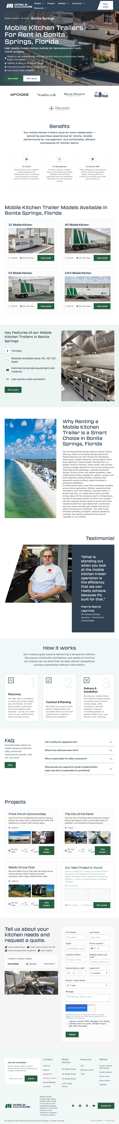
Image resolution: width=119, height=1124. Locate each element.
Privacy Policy (109, 1120)
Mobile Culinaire (12, 18)
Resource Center (87, 1070)
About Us (46, 1066)
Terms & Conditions (96, 1120)
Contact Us (47, 1074)
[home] (19, 5)
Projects (51, 3)
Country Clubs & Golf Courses (105, 1067)
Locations (46, 1086)
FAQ (82, 1066)
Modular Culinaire (49, 1078)
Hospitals (102, 1085)
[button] (39, 3)
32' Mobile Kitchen (69, 1069)
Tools (82, 1074)
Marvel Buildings (49, 1082)
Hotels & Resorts (105, 1072)
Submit (31, 1078)
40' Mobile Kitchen (69, 1074)
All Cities (25, 18)
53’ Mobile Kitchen (69, 1079)
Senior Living (104, 1076)
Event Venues (104, 1080)
